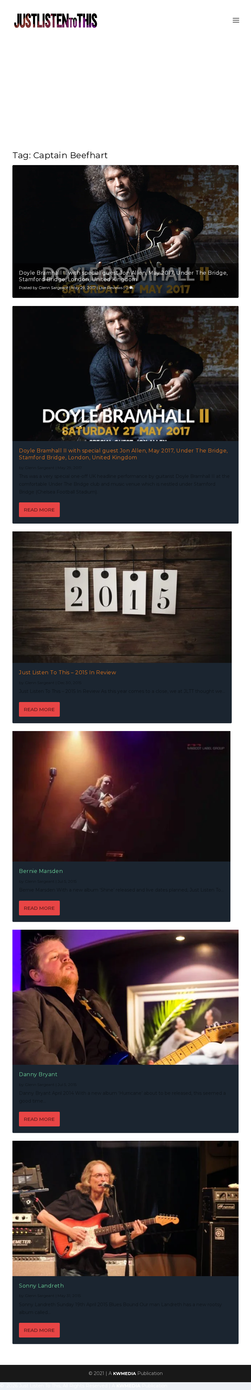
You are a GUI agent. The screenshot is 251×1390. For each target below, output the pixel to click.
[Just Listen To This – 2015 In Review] (122, 597)
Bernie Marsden (41, 871)
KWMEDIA (124, 1373)
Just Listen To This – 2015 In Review (67, 672)
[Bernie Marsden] (121, 796)
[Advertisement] (125, 89)
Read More (39, 510)
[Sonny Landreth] (125, 1208)
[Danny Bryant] (125, 997)
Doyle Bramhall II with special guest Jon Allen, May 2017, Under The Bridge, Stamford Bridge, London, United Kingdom (123, 276)
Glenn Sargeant (53, 287)
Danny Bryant (38, 1074)
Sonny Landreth (41, 1286)
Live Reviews (111, 287)
